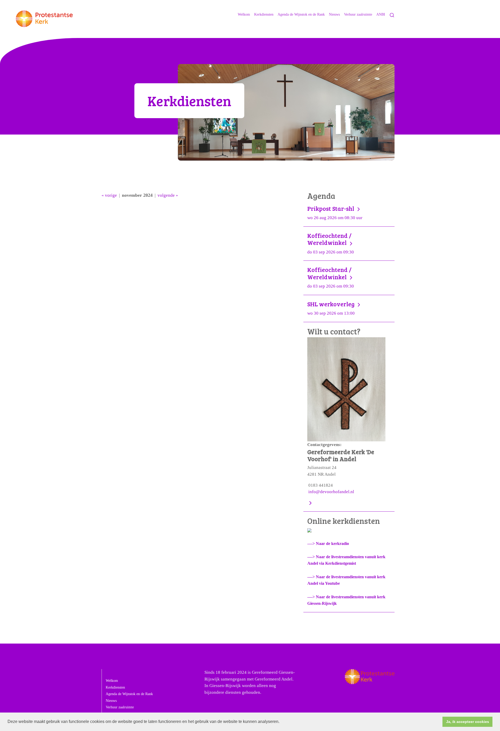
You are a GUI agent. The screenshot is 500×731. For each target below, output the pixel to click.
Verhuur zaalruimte (358, 14)
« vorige (109, 195)
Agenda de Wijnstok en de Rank (301, 14)
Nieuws (334, 14)
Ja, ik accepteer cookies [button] (467, 722)
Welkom (244, 14)
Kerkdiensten (263, 14)
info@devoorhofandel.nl (331, 491)
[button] (281, 722)
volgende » (168, 195)
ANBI (380, 14)
